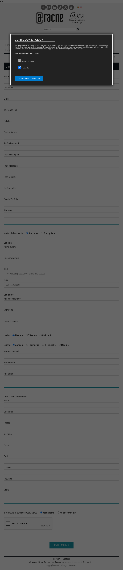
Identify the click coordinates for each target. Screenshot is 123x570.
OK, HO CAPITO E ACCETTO (29, 78)
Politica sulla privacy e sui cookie (27, 53)
